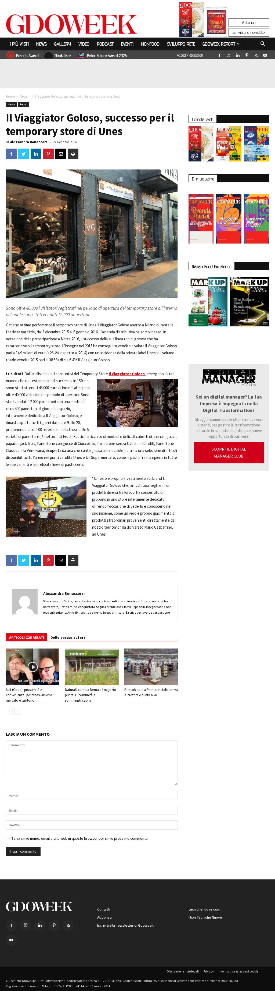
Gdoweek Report (218, 44)
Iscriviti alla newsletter (248, 32)
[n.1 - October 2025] (208, 303)
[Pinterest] (247, 54)
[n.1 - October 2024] (249, 303)
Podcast (105, 44)
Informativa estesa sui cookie (238, 971)
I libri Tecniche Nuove (205, 917)
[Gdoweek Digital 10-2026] (228, 216)
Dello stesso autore (68, 637)
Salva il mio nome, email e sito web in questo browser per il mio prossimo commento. (80, 838)
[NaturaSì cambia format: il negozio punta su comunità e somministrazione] (91, 667)
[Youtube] (265, 54)
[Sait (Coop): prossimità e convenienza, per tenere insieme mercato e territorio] (32, 667)
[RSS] (256, 54)
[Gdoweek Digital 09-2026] (256, 216)
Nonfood (150, 44)
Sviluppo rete (181, 44)
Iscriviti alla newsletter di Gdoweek (125, 925)
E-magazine (203, 179)
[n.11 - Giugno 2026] (228, 145)
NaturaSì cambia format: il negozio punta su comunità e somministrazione (90, 695)
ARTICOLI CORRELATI (26, 637)
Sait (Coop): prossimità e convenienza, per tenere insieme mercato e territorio (29, 695)
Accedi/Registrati (190, 55)
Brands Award (27, 55)
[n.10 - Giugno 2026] (256, 145)
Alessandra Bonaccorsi (29, 142)
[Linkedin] (238, 54)
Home (10, 96)
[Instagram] (229, 54)
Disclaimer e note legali (183, 971)
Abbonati (249, 22)
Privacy (209, 971)
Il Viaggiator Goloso (127, 373)
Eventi (127, 44)
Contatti (103, 909)
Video (83, 44)
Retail (23, 104)
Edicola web (202, 119)
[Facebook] (219, 54)
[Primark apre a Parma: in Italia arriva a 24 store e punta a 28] (151, 667)
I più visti (19, 44)
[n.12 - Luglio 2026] (191, 20)
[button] (262, 44)
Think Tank (62, 55)
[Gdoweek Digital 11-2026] (216, 29)
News (41, 44)
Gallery (62, 44)
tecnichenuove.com (204, 909)
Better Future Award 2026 (107, 55)
